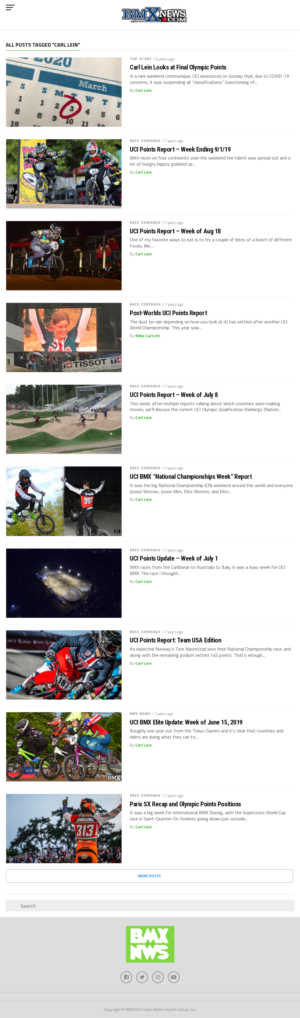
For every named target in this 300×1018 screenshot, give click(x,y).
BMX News (140, 713)
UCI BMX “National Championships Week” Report (191, 476)
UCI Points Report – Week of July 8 (174, 394)
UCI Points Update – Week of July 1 (174, 558)
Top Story (141, 59)
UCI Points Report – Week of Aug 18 (175, 231)
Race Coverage (145, 140)
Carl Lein (143, 90)
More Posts (149, 876)
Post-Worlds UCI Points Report (168, 313)
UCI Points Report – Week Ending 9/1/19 (180, 149)
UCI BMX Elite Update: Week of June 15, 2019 (186, 722)
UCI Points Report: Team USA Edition (175, 640)
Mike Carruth (147, 335)
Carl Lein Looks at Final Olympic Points (178, 67)
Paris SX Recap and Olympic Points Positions (185, 804)
